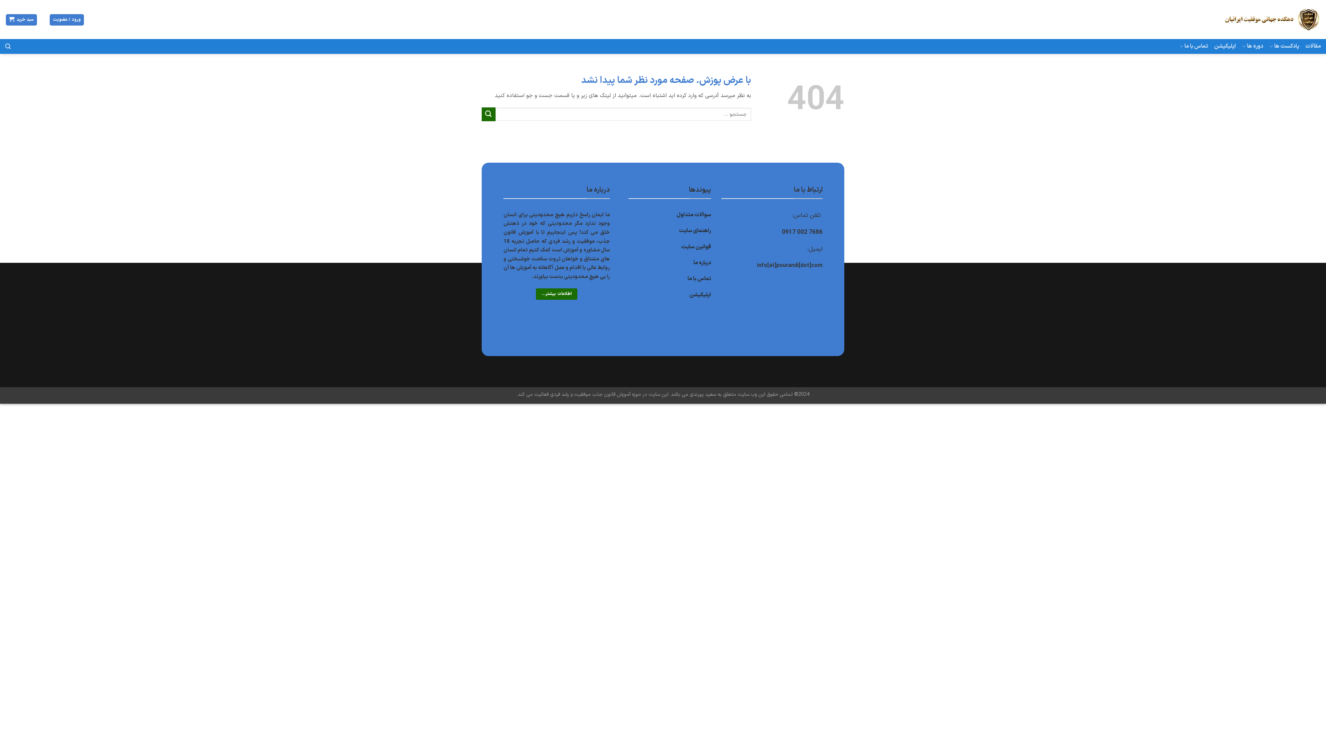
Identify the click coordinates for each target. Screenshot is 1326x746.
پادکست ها (1286, 46)
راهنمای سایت (695, 231)
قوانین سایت (696, 247)
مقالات (1313, 46)
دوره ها (1255, 46)
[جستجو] (8, 46)
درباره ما (702, 263)
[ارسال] (489, 114)
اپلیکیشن (1225, 46)
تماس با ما (1196, 46)
